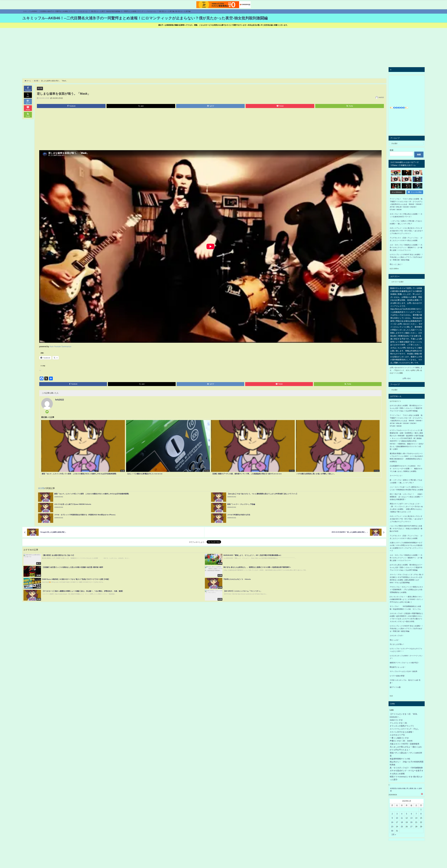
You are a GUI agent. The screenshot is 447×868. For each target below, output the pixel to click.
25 (402, 826)
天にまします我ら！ (397, 644)
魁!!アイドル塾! (395, 687)
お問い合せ (407, 378)
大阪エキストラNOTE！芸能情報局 (404, 744)
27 (411, 826)
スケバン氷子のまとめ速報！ (402, 732)
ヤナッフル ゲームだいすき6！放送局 (403, 671)
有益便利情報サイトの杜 (400, 759)
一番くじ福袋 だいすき (399, 738)
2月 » (394, 834)
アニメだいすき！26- (398, 723)
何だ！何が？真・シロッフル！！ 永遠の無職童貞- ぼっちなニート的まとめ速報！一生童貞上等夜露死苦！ (406, 496)
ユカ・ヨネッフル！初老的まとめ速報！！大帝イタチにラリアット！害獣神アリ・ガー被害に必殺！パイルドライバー (406, 247)
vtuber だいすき (396, 720)
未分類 (40, 88)
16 (392, 822)
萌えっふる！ (395, 640)
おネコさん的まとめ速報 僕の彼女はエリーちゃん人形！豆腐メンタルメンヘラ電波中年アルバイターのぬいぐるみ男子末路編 (406, 408)
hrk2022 (381, 97)
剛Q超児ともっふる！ (398, 667)
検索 (391, 150)
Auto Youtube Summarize (60, 346)
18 (402, 822)
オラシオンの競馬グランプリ (402, 726)
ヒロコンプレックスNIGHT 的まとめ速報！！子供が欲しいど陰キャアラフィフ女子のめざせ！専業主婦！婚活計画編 (406, 257)
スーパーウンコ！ (396, 475)
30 (392, 831)
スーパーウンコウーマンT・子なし (404, 729)
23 (392, 826)
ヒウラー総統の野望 (397, 676)
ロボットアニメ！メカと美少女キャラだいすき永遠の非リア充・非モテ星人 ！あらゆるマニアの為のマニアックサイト (406, 518)
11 (402, 818)
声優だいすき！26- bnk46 (401, 741)
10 (397, 818)
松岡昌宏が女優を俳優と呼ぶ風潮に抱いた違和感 (406, 790)
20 (411, 822)
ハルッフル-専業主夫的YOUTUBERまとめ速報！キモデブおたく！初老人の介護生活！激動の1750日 (406, 528)
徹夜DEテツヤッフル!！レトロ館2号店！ (404, 662)
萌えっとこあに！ (396, 264)
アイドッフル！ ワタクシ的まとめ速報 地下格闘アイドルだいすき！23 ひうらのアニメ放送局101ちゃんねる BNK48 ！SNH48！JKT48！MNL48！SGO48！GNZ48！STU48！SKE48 (406, 204)
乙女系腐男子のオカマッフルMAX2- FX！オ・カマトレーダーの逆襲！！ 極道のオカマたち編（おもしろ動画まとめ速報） (406, 468)
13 (411, 818)
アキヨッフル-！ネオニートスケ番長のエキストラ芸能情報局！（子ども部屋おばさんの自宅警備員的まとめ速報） (406, 589)
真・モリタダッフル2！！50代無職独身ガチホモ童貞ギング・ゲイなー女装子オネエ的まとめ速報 (406, 771)
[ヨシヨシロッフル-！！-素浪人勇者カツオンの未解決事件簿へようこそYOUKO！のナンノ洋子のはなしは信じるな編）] (406, 599)
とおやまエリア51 (397, 735)
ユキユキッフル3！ (397, 635)
